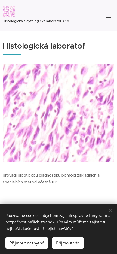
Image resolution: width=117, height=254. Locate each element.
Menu (108, 15)
